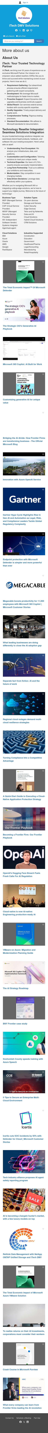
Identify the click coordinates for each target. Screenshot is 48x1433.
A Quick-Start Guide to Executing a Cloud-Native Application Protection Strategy (24, 798)
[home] (24, 15)
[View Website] (27, 30)
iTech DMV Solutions (24, 25)
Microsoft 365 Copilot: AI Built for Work (22, 364)
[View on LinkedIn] (24, 30)
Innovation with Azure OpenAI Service (22, 479)
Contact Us (9, 1418)
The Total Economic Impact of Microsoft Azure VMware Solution (23, 1294)
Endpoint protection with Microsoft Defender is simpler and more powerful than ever (22, 562)
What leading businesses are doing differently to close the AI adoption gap (22, 644)
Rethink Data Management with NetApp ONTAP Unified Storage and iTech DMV (22, 1256)
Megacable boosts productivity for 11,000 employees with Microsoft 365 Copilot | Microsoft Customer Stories (23, 604)
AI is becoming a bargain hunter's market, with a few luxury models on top (24, 1217)
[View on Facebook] (16, 30)
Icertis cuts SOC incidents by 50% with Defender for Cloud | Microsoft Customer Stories (23, 1139)
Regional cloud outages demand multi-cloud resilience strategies (22, 721)
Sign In (25, 2)
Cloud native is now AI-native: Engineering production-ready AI (19, 913)
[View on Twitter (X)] (20, 30)
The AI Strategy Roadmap (15, 988)
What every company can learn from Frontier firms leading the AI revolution (22, 1406)
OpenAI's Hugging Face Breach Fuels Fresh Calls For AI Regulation (21, 875)
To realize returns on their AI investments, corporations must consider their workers (24, 1333)
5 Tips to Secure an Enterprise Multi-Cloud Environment (21, 1099)
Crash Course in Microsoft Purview (20, 1369)
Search (39, 41)
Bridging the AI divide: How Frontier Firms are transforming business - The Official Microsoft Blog (24, 441)
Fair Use (37, 1418)
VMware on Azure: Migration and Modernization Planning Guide (19, 951)
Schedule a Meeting (23, 1418)
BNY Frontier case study (15, 1023)
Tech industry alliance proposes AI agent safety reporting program (23, 1179)
